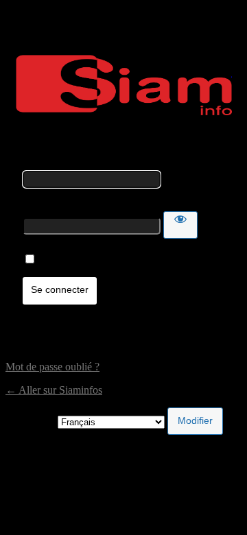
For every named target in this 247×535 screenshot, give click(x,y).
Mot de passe (51, 205)
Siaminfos (124, 85)
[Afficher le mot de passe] (180, 225)
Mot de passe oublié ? (52, 366)
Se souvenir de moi (80, 259)
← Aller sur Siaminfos (53, 390)
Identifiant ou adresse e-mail (83, 164)
